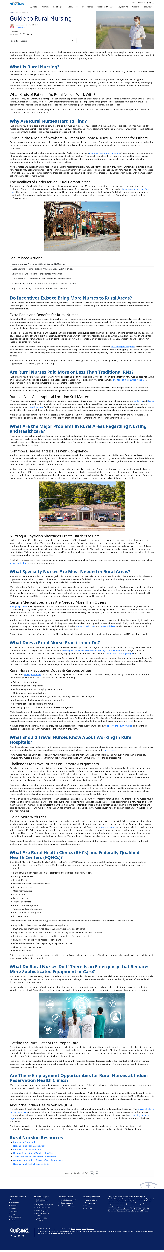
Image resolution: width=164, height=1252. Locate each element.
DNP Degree (87, 7)
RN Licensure (90, 1203)
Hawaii (150, 401)
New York (14, 1211)
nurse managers (109, 827)
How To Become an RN (68, 1200)
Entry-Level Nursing (67, 1206)
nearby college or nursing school (104, 153)
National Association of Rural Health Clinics (33, 1153)
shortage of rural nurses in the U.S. (129, 379)
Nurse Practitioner (104, 7)
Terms (84, 1229)
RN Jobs (88, 1206)
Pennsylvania (16, 1217)
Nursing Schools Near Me (19, 1197)
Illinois (13, 1208)
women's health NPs (85, 626)
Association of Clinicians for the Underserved (34, 1156)
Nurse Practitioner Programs (43, 1214)
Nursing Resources (91, 1196)
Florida (14, 1205)
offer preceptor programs (123, 346)
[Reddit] (32, 34)
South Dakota (36, 407)
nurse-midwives (107, 626)
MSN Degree (73, 7)
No (97, 1173)
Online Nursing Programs (42, 1201)
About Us (134, 3)
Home (12, 12)
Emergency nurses (18, 606)
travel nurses (110, 750)
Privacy (78, 1229)
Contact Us (141, 3)
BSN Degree (58, 7)
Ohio (13, 1214)
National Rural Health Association (29, 1145)
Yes (91, 1173)
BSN (42, 1205)
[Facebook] (20, 34)
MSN (46, 1205)
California (138, 401)
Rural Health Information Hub (27, 1149)
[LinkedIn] (28, 34)
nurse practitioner (32, 674)
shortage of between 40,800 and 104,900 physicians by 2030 (91, 650)
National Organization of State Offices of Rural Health (38, 1160)
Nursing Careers (66, 1196)
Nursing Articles (91, 1200)
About (73, 1229)
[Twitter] (24, 34)
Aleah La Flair (21, 27)
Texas (13, 1220)
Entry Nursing (122, 7)
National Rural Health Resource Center (31, 1164)
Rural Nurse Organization (25, 1142)
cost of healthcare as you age (118, 653)
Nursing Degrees (41, 1196)
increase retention (18, 563)
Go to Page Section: (19, 41)
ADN (37, 1205)
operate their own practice (119, 725)
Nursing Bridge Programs (42, 1219)
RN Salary (88, 1209)
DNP (51, 1205)
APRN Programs (42, 1210)
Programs (45, 7)
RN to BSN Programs (43, 1208)
